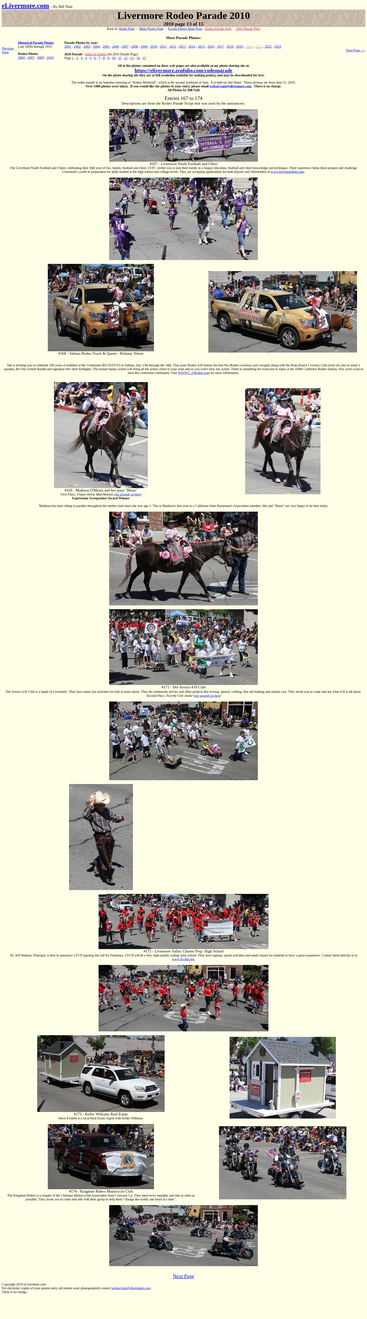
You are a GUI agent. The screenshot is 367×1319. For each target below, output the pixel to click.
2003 (86, 46)
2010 (50, 57)
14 (138, 58)
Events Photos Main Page (185, 29)
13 (132, 58)
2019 (239, 46)
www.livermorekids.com (287, 172)
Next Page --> (355, 50)
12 (125, 58)
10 (113, 58)
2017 (220, 46)
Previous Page (8, 50)
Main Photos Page (151, 29)
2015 (201, 46)
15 (144, 58)
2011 (163, 46)
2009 (40, 57)
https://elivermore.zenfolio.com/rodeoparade (183, 70)
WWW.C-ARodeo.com (194, 373)
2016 (210, 46)
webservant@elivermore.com (230, 86)
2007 (31, 57)
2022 (268, 46)
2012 (172, 46)
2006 (115, 46)
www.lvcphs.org (183, 959)
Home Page (127, 29)
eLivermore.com (25, 5)
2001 (67, 46)
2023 (277, 46)
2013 (182, 46)
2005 (106, 46)
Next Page (183, 1276)
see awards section (127, 494)
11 (119, 58)
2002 (77, 46)
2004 (21, 57)
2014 (191, 46)
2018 (230, 46)
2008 (134, 46)
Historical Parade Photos (36, 43)
